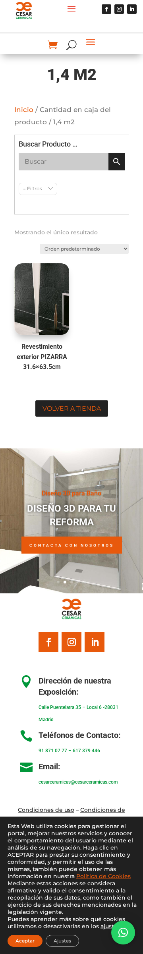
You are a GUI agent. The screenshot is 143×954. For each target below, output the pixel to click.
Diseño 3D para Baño (71, 493)
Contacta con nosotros (71, 545)
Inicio (23, 110)
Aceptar (25, 941)
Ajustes (62, 941)
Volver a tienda (72, 408)
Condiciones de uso (46, 809)
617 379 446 (86, 750)
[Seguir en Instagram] (119, 9)
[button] (123, 932)
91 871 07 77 (53, 750)
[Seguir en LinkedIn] (132, 9)
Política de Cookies (103, 876)
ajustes (110, 926)
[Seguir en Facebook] (106, 9)
